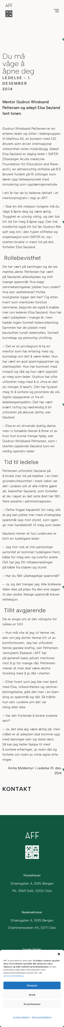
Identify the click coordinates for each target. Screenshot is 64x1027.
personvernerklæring (13, 976)
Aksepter (32, 985)
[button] (59, 954)
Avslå (32, 994)
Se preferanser (32, 1004)
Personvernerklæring (42, 1017)
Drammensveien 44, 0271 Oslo (32, 928)
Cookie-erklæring (21, 1017)
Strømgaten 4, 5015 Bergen (32, 920)
